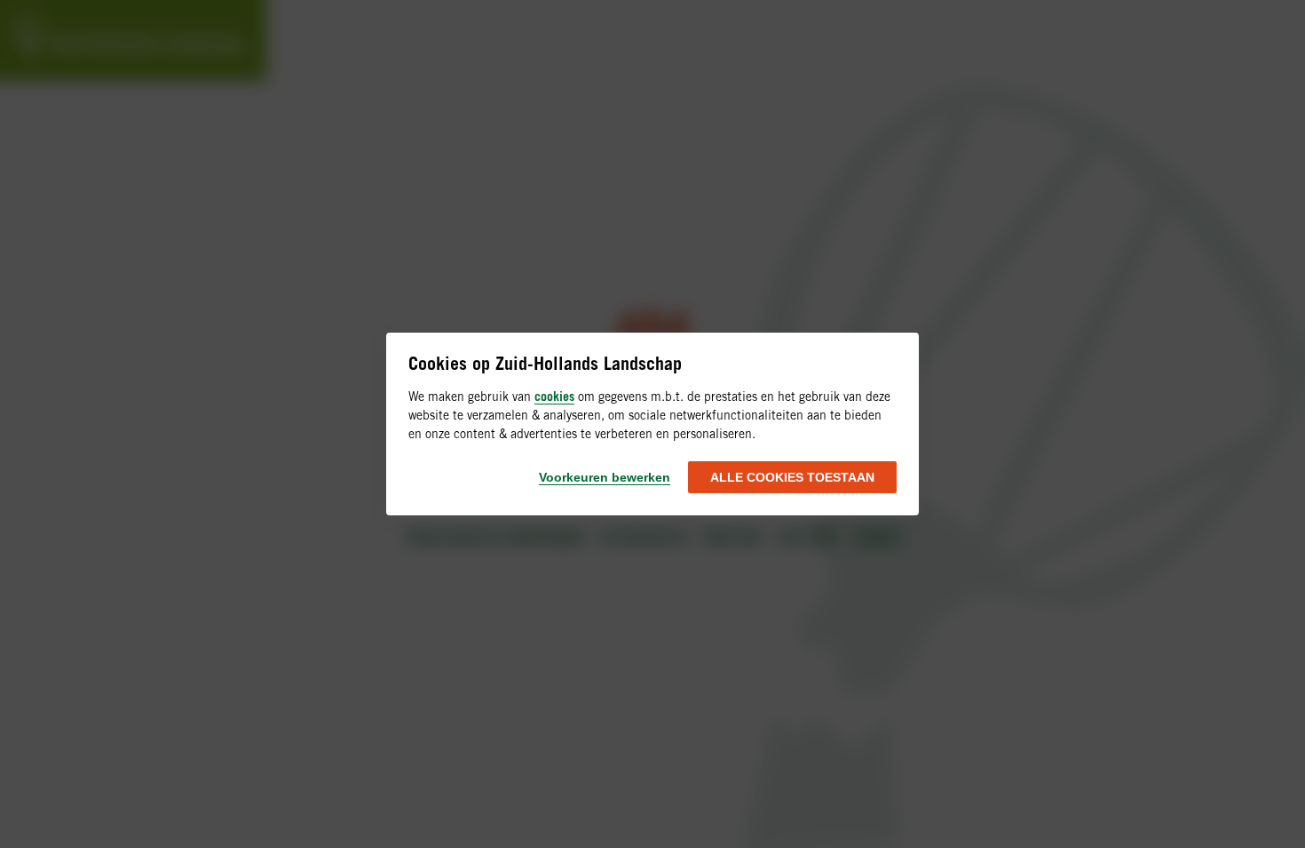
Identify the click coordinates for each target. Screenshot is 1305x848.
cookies (554, 396)
